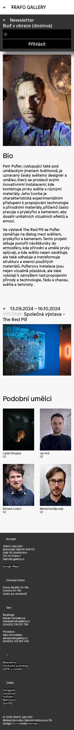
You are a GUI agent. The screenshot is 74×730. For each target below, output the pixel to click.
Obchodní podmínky (15, 665)
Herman (33, 723)
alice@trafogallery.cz (15, 638)
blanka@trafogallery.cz (16, 621)
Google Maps (11, 566)
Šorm (16, 723)
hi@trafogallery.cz (13, 559)
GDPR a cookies (12, 669)
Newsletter (10, 662)
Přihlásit (37, 44)
